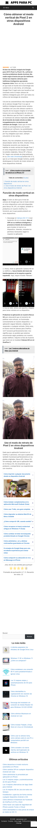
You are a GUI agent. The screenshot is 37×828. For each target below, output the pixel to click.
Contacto (4, 821)
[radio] (11, 569)
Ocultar (26, 178)
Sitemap (18, 823)
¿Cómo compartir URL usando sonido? (18, 521)
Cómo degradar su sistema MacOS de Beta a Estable (17, 515)
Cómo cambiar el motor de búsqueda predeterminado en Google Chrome (17, 535)
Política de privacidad (29, 821)
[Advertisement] (18, 47)
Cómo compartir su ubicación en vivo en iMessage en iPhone (17, 559)
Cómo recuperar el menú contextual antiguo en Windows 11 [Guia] (17, 528)
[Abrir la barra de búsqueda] (33, 7)
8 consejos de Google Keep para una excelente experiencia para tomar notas (17, 550)
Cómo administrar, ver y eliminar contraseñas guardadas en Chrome (16, 542)
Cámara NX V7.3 (23, 218)
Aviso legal (17, 821)
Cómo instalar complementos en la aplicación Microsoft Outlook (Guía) (16, 503)
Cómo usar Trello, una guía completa (17, 509)
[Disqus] (18, 605)
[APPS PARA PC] (18, 2)
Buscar (5, 633)
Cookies (10, 821)
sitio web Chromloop (14, 156)
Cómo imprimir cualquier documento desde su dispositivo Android (17, 475)
